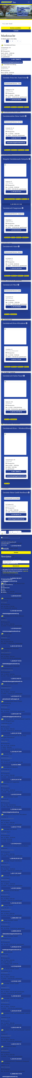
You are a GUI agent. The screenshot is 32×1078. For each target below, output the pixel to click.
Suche (16, 30)
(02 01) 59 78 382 (16, 733)
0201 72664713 (16, 59)
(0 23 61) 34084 (16, 764)
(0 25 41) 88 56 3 (16, 888)
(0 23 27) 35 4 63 (16, 794)
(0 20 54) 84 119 (16, 514)
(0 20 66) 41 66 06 (16, 809)
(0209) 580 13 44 (16, 918)
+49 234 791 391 (16, 191)
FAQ (3, 586)
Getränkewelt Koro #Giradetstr (14, 323)
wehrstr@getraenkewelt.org (9, 1076)
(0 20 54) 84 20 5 (16, 628)
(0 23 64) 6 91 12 (16, 696)
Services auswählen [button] (15, 28)
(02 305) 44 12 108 (16, 204)
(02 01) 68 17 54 (16, 714)
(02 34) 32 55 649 (16, 1011)
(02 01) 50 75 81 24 (16, 646)
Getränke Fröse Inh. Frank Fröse (15, 78)
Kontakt (16, 552)
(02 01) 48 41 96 (16, 1027)
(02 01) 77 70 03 (16, 827)
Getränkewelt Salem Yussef (13, 376)
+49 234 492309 (16, 306)
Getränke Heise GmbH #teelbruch (15, 492)
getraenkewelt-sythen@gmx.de (10, 699)
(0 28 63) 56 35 (16, 996)
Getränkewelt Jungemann (12, 208)
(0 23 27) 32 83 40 (16, 1059)
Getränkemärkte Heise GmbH (14, 116)
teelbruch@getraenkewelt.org (16, 519)
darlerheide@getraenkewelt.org (11, 663)
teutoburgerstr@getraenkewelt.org (11, 949)
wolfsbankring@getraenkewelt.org (11, 716)
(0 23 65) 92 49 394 (16, 610)
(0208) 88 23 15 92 (16, 1073)
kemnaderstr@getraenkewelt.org (16, 142)
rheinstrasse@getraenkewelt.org (11, 631)
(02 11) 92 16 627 (16, 873)
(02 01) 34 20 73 (16, 678)
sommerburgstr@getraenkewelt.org (12, 62)
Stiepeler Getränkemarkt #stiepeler (16, 159)
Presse (4, 590)
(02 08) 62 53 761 (16, 947)
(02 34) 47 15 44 (16, 138)
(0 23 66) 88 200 (16, 966)
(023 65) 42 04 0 (16, 596)
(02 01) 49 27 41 (16, 1044)
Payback (4, 592)
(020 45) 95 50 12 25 (16, 858)
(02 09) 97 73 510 (16, 661)
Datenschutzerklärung (7, 584)
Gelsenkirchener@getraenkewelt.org (12, 681)
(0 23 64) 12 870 (16, 981)
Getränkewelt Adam (10, 246)
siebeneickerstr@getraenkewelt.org (12, 934)
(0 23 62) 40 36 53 (16, 903)
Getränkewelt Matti (10, 285)
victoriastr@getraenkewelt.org (10, 613)
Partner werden (6, 587)
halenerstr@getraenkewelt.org (10, 812)
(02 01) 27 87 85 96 (16, 412)
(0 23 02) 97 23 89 (16, 751)
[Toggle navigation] (29, 2)
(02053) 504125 (16, 931)
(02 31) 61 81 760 (16, 779)
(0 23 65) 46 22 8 (16, 843)
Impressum (5, 581)
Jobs (3, 589)
